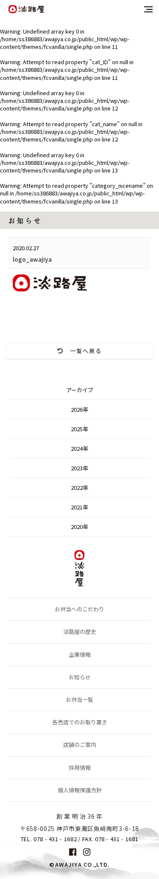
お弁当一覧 (79, 699)
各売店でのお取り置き (79, 722)
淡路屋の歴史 (79, 631)
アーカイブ (79, 390)
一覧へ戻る (83, 351)
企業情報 (80, 654)
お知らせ (80, 677)
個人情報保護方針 (80, 790)
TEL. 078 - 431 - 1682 (49, 839)
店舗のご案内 (79, 745)
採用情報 (80, 767)
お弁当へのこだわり (79, 609)
